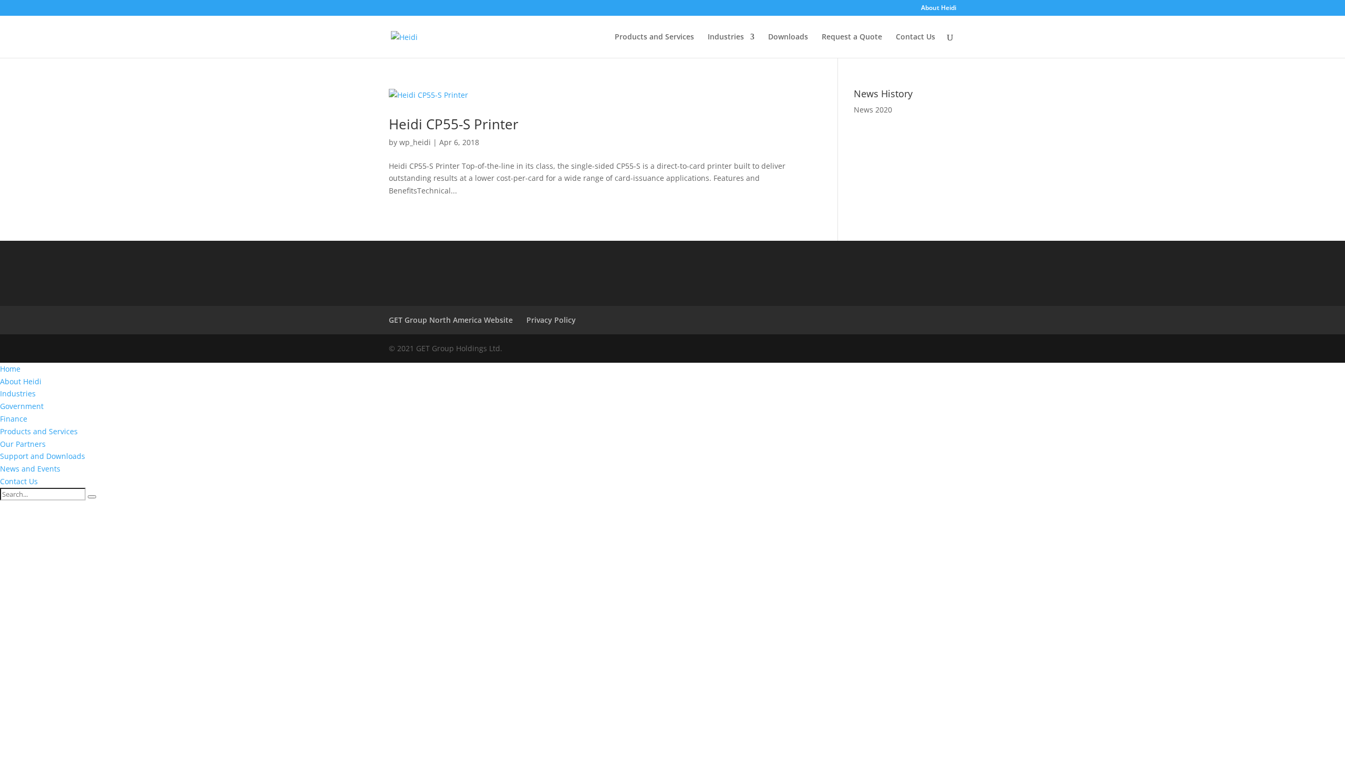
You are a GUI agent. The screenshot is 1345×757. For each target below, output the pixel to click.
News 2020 (873, 110)
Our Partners (23, 444)
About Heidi (938, 8)
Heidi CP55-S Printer (454, 124)
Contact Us (915, 37)
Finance (13, 419)
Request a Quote (852, 37)
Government (22, 406)
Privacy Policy (551, 320)
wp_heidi (415, 142)
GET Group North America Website (451, 320)
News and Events (30, 469)
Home (10, 369)
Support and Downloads (42, 456)
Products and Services (654, 37)
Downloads (788, 37)
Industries (726, 37)
